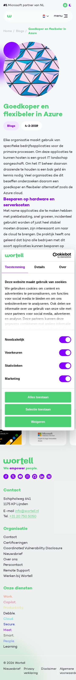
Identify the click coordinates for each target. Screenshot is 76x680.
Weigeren (38, 421)
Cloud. (8, 619)
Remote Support (16, 570)
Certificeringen (15, 543)
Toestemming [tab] (15, 267)
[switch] (65, 352)
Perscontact (13, 565)
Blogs (11, 126)
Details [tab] (39, 267)
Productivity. (13, 608)
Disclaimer (48, 669)
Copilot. (9, 602)
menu (58, 17)
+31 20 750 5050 (22, 516)
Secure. (9, 624)
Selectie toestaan (38, 409)
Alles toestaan (38, 397)
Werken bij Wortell (18, 576)
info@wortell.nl (27, 511)
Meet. (7, 630)
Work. (8, 596)
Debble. (9, 613)
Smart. (8, 635)
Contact (10, 537)
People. (9, 641)
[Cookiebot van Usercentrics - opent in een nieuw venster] (53, 255)
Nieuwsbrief (12, 554)
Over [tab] (62, 267)
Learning (10, 646)
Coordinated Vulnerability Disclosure (32, 548)
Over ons (10, 559)
